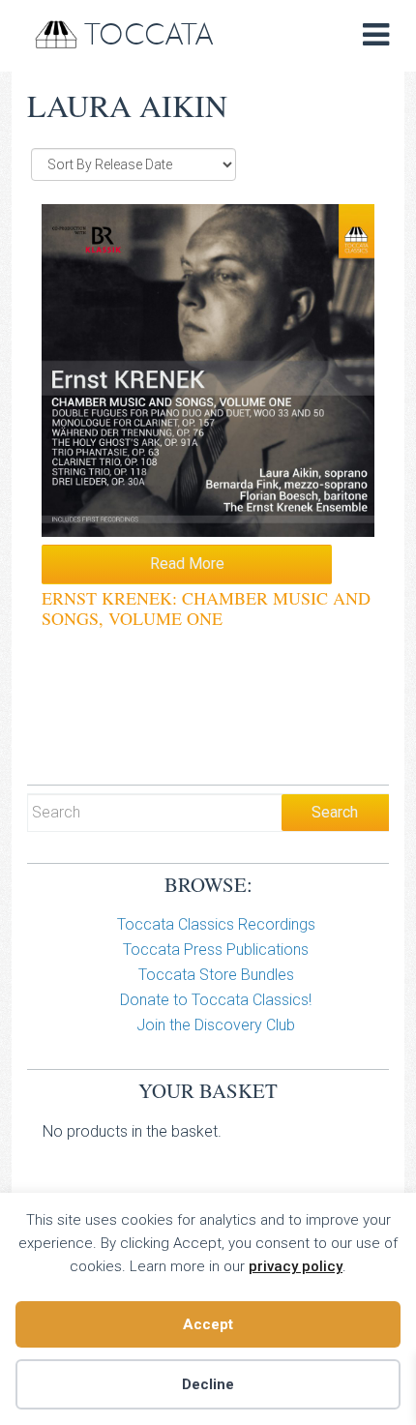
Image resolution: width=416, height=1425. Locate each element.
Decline (208, 1384)
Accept (208, 1324)
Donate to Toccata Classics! (216, 1000)
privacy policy (295, 1266)
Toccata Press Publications (216, 949)
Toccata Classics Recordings (216, 924)
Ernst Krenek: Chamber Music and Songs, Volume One (206, 608)
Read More (187, 563)
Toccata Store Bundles (216, 974)
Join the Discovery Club (215, 1025)
